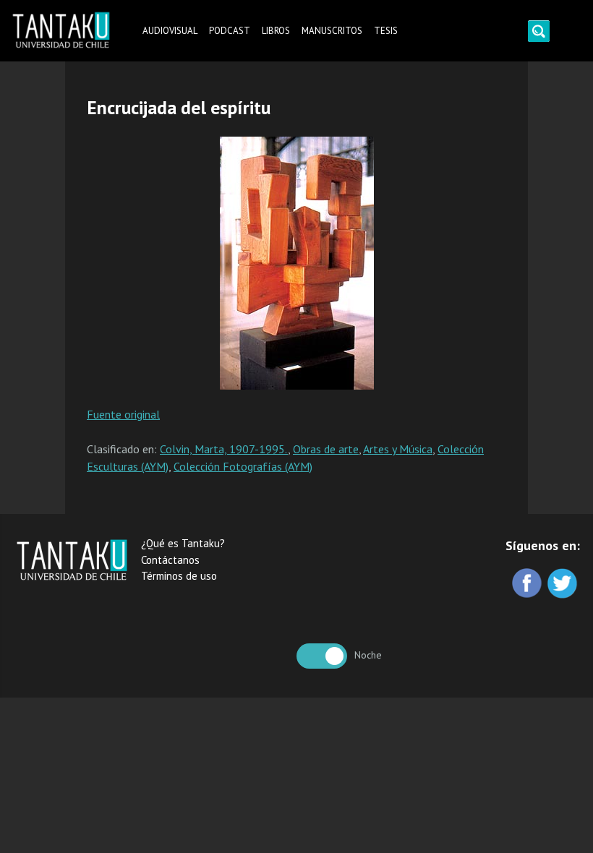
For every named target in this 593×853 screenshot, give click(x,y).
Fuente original (123, 414)
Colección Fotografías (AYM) (243, 466)
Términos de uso (179, 576)
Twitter (563, 584)
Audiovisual (169, 31)
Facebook (528, 584)
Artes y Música (397, 449)
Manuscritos (332, 31)
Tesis (386, 31)
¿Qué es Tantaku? (183, 543)
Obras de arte (326, 449)
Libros (276, 31)
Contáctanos (170, 560)
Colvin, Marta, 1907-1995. (224, 449)
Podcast (229, 31)
